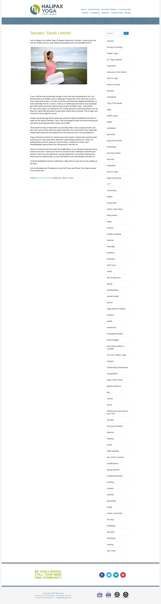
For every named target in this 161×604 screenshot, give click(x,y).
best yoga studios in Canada (115, 347)
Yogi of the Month (114, 103)
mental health (113, 296)
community (111, 190)
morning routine (114, 153)
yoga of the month (115, 380)
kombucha (111, 327)
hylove (110, 302)
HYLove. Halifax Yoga (116, 355)
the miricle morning (115, 457)
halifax (110, 197)
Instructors (93, 9)
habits (109, 122)
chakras (110, 495)
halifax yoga (112, 116)
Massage (105, 13)
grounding (111, 501)
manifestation (113, 290)
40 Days (110, 519)
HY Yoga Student (114, 60)
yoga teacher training (116, 309)
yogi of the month (114, 141)
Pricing (128, 13)
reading (110, 438)
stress (109, 405)
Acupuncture (117, 13)
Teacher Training (108, 9)
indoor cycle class (114, 209)
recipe (109, 507)
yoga (109, 109)
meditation (111, 128)
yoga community (114, 178)
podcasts (111, 259)
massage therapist (115, 334)
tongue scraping (114, 234)
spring (109, 284)
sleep (109, 221)
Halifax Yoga (112, 53)
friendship (111, 538)
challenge (111, 526)
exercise (110, 159)
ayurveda (111, 134)
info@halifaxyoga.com (64, 598)
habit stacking (113, 451)
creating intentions (115, 476)
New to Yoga (112, 78)
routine (110, 398)
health (109, 321)
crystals (110, 488)
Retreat (85, 13)
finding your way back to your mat (117, 412)
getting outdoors (114, 386)
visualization (112, 374)
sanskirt (110, 420)
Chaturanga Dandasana (117, 367)
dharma (110, 432)
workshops (111, 147)
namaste (110, 532)
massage (111, 246)
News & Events (113, 84)
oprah (109, 271)
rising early (111, 203)
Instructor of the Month (44, 178)
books (109, 445)
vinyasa (110, 361)
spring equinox (113, 470)
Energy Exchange (114, 47)
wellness (110, 253)
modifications (112, 463)
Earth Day (111, 265)
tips (108, 392)
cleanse (110, 240)
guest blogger (113, 340)
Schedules (95, 13)
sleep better (112, 215)
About (84, 9)
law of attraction (114, 278)
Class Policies (124, 9)
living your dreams (115, 426)
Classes (110, 41)
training (110, 544)
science (110, 228)
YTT (109, 184)
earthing (110, 482)
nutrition (110, 315)
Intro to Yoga (112, 172)
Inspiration (111, 66)
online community (114, 513)
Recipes (110, 91)
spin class (111, 551)
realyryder (111, 165)
